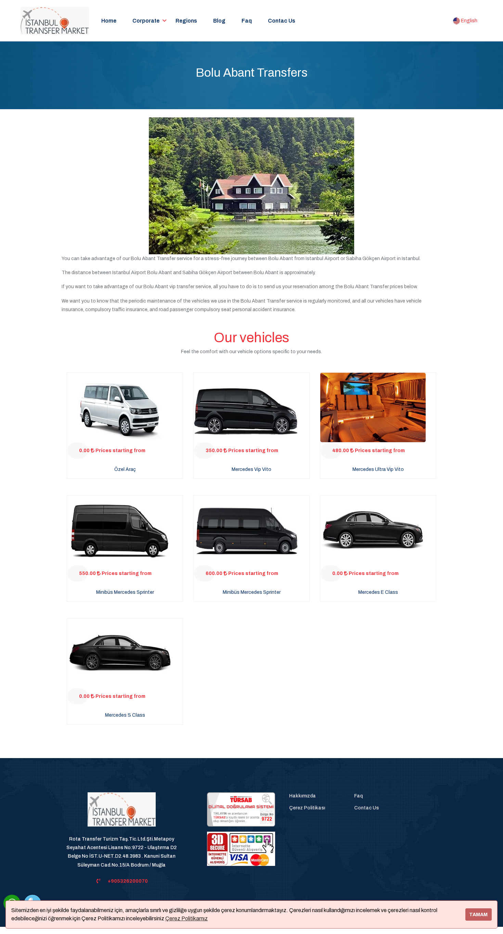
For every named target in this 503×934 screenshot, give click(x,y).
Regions (186, 21)
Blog (219, 21)
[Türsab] (241, 809)
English (468, 20)
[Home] (122, 813)
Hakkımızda (302, 795)
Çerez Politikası (307, 807)
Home (108, 21)
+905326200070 (128, 881)
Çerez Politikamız (186, 918)
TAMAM (478, 914)
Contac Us (281, 21)
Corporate (145, 21)
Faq (247, 21)
